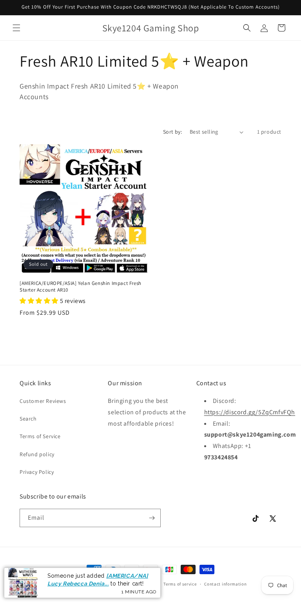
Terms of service (179, 584)
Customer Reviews (43, 400)
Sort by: (172, 131)
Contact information (225, 584)
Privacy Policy (37, 471)
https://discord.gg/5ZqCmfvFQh (249, 412)
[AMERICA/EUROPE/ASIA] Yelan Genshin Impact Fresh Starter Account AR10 (80, 286)
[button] (16, 27)
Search (28, 418)
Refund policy (37, 454)
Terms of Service (40, 436)
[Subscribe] (151, 518)
